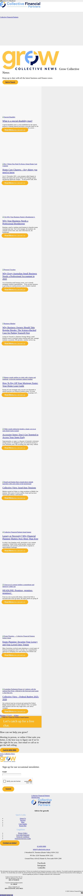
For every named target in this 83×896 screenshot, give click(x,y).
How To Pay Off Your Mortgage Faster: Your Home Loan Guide (20, 384)
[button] (6, 895)
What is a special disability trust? (17, 121)
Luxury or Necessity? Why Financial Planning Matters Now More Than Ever (20, 537)
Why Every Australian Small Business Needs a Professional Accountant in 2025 (19, 276)
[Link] (82, 893)
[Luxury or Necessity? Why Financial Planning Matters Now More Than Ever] (16, 532)
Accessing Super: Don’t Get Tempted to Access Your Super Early (20, 436)
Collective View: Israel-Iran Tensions (19, 487)
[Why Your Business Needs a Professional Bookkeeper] (18, 217)
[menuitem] (23, 818)
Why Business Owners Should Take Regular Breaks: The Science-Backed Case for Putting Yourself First (19, 330)
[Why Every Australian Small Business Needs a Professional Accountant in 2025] (8, 270)
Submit (8, 789)
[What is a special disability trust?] (8, 117)
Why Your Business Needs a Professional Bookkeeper (15, 222)
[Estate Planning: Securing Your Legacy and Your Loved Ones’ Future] (20, 638)
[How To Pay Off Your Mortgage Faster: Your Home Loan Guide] (20, 379)
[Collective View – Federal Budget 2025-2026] (20, 693)
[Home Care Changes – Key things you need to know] (20, 166)
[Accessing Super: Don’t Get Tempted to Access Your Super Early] (20, 431)
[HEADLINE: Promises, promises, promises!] (20, 586)
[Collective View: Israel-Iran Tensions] (20, 484)
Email (4, 772)
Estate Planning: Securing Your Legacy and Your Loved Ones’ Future (20, 643)
